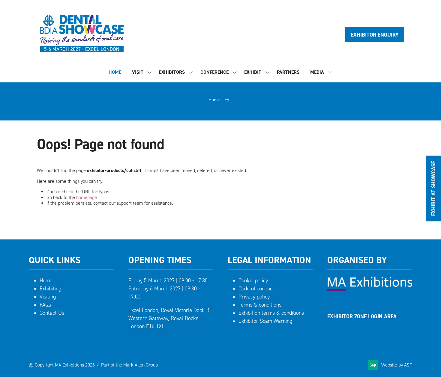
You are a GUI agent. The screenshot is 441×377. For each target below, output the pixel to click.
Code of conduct (256, 288)
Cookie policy (253, 280)
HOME (115, 72)
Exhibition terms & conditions (271, 313)
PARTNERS (288, 72)
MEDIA (317, 72)
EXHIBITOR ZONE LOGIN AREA (362, 316)
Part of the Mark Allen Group (129, 365)
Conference (214, 72)
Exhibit (252, 72)
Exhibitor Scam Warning (265, 321)
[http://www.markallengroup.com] (369, 289)
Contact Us (52, 313)
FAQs (45, 304)
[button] (374, 34)
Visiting (48, 296)
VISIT (137, 72)
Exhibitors (172, 72)
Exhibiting (50, 288)
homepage (86, 197)
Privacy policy (254, 296)
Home (214, 99)
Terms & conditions (259, 304)
